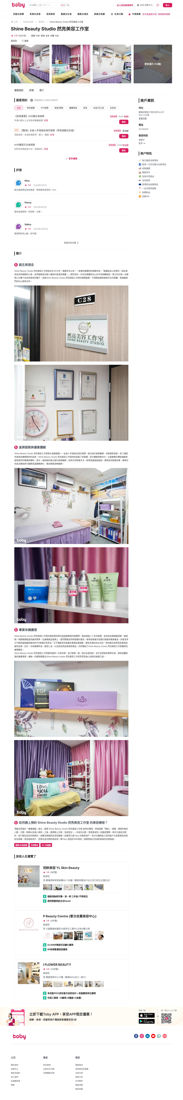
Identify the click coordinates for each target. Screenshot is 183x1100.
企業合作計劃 (48, 1069)
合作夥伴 (79, 1081)
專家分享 (79, 1077)
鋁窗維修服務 (164, 14)
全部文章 (79, 1073)
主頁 (16, 22)
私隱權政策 (15, 1081)
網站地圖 (79, 1089)
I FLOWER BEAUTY (57, 964)
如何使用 (47, 1065)
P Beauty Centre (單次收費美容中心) (70, 916)
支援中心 (14, 1069)
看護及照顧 (99, 14)
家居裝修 (50, 14)
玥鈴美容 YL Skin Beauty (61, 868)
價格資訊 (79, 1065)
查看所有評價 (70, 243)
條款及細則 (15, 1073)
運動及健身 (82, 14)
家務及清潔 (35, 14)
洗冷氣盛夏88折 (149, 14)
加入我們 (14, 1077)
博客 (13, 1085)
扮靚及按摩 (18, 14)
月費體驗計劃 (48, 1073)
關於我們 (14, 1065)
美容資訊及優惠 (81, 1069)
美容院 (41, 22)
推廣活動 (79, 1085)
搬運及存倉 (66, 14)
